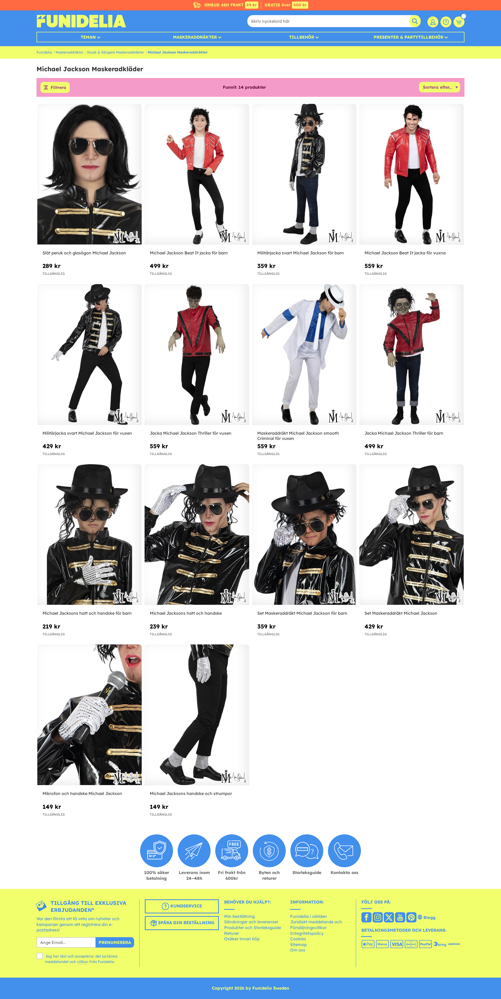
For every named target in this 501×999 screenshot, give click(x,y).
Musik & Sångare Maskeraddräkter (115, 52)
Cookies (298, 938)
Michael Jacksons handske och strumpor (191, 793)
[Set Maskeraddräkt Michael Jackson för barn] (304, 534)
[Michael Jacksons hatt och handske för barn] (89, 534)
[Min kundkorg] (459, 21)
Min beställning (239, 916)
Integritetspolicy (307, 933)
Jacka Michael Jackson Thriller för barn (404, 433)
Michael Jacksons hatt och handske (186, 613)
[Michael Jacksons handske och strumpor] (197, 715)
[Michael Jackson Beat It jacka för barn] (197, 174)
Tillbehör (301, 37)
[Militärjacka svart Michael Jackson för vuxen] (89, 354)
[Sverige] (366, 918)
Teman (88, 37)
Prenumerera (115, 942)
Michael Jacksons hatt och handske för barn (87, 613)
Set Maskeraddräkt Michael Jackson (401, 613)
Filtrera (58, 87)
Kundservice (185, 906)
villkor (82, 961)
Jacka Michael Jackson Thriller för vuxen (190, 433)
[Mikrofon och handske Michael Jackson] (89, 715)
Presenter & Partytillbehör (408, 37)
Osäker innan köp (242, 938)
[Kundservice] (445, 21)
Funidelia (44, 52)
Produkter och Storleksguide (252, 927)
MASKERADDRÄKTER (195, 37)
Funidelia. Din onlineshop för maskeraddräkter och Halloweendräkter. (81, 21)
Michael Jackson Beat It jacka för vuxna (405, 252)
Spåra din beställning (185, 922)
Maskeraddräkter (70, 52)
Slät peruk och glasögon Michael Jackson (84, 252)
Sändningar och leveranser (251, 921)
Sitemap (298, 944)
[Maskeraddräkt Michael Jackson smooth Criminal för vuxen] (304, 354)
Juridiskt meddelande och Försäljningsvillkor (316, 924)
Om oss (297, 950)
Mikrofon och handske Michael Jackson (82, 793)
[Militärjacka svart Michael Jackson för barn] (304, 174)
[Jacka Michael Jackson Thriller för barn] (411, 354)
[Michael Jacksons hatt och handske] (197, 534)
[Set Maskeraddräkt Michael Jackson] (411, 534)
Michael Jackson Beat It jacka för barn (189, 252)
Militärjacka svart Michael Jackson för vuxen (87, 433)
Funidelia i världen (308, 916)
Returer (231, 933)
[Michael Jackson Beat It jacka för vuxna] (411, 174)
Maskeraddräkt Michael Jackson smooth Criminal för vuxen (298, 435)
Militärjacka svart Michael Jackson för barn (300, 252)
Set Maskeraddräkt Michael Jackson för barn (302, 613)
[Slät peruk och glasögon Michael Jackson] (89, 174)
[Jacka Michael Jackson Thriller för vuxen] (197, 354)
